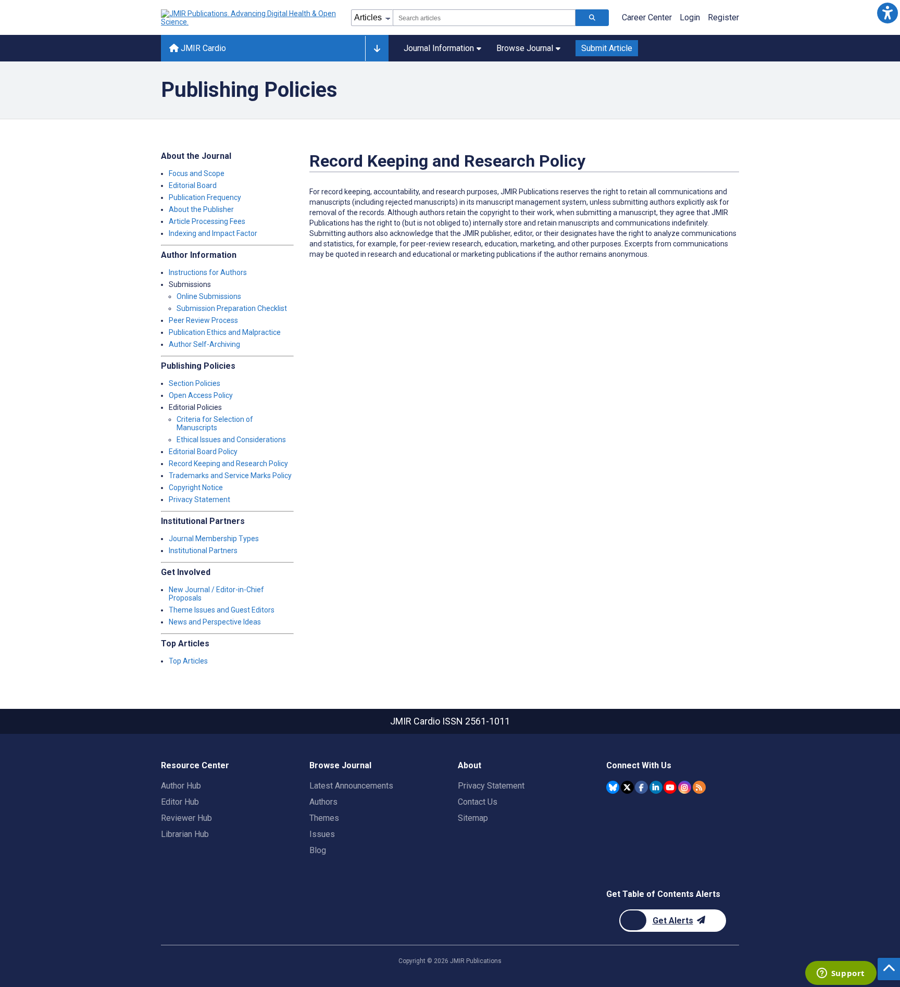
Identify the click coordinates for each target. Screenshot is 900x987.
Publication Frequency (205, 197)
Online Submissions (209, 296)
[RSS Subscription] (699, 787)
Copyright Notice (196, 487)
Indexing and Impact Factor (213, 233)
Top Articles (188, 661)
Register (723, 17)
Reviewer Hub (186, 818)
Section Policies (194, 383)
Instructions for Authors (208, 272)
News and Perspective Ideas (215, 622)
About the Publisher (201, 209)
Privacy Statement (199, 499)
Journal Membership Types (214, 538)
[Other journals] (377, 48)
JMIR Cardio (202, 48)
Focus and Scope (196, 173)
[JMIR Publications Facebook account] (641, 787)
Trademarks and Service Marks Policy (230, 475)
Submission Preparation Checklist (232, 308)
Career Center (647, 17)
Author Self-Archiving (204, 344)
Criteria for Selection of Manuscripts (215, 423)
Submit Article (606, 48)
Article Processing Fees (207, 221)
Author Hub (181, 786)
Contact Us (477, 802)
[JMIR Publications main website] (249, 17)
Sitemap (473, 818)
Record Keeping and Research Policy (228, 463)
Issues (322, 834)
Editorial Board (193, 185)
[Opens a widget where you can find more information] (841, 974)
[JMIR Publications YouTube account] (670, 787)
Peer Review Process (203, 320)
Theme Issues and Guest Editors (221, 610)
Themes (324, 818)
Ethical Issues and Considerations (231, 439)
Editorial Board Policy (203, 451)
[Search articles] (592, 17)
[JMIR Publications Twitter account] (627, 787)
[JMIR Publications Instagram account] (684, 787)
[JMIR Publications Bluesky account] (612, 787)
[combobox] (484, 17)
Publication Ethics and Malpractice (225, 332)
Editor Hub (180, 802)
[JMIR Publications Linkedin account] (655, 787)
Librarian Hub (185, 834)
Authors (323, 802)
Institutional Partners (203, 550)
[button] (887, 12)
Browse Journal (524, 48)
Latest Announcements (351, 786)
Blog (317, 850)
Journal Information (439, 48)
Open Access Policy (201, 395)
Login (690, 17)
